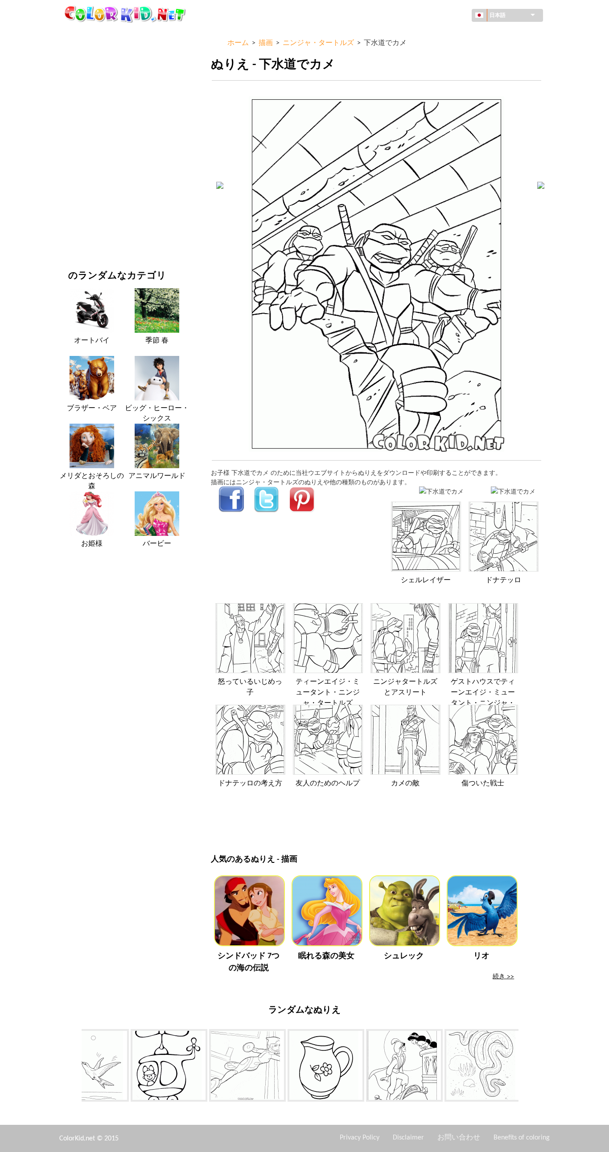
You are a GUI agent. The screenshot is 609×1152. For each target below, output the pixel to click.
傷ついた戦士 (482, 783)
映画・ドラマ (87, 218)
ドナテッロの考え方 (250, 783)
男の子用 (80, 163)
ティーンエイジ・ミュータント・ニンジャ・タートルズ (328, 692)
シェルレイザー (426, 580)
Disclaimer (408, 1137)
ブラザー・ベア (92, 408)
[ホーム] (126, 14)
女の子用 (80, 126)
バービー (157, 543)
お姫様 (92, 543)
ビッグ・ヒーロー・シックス (157, 413)
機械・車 (80, 35)
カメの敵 (405, 783)
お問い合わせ (458, 1137)
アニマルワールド (93, 90)
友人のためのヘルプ (328, 783)
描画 (74, 108)
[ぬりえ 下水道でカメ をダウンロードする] (513, 491)
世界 (74, 53)
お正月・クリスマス (96, 199)
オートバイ (92, 340)
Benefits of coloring (522, 1137)
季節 (74, 145)
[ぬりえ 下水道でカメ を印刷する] (441, 491)
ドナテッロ (503, 580)
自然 (74, 236)
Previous (74, 1066)
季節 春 (157, 340)
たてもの (80, 72)
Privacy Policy (359, 1137)
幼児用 (77, 181)
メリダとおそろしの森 (92, 481)
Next (525, 1066)
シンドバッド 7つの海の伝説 (249, 962)
